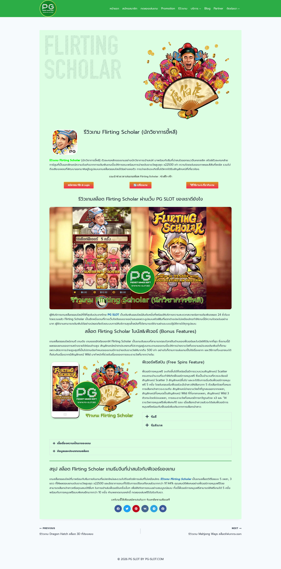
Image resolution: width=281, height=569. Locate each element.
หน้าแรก (114, 8)
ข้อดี (154, 416)
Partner (218, 8)
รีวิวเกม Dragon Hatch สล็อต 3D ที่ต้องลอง (66, 531)
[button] (186, 416)
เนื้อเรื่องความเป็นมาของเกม (74, 443)
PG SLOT (113, 315)
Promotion (168, 8)
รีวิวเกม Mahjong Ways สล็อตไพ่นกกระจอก (214, 531)
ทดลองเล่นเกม (149, 8)
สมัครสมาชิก (129, 8)
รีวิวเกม (182, 8)
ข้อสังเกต (157, 425)
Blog (207, 8)
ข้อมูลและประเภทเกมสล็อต (73, 451)
